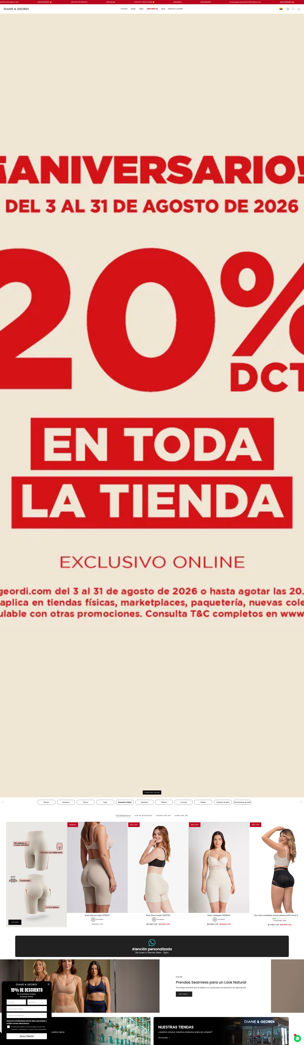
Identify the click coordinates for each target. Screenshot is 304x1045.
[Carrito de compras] (299, 9)
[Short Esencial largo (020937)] (97, 867)
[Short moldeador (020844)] (218, 867)
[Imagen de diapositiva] (152, 405)
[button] (124, 9)
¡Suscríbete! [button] (26, 1036)
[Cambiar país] (281, 9)
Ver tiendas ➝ (164, 1038)
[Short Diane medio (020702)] (158, 867)
